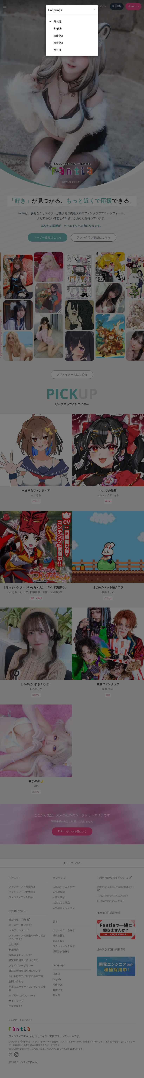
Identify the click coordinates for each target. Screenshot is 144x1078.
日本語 (57, 21)
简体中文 (58, 35)
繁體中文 (58, 42)
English (58, 28)
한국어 (57, 49)
